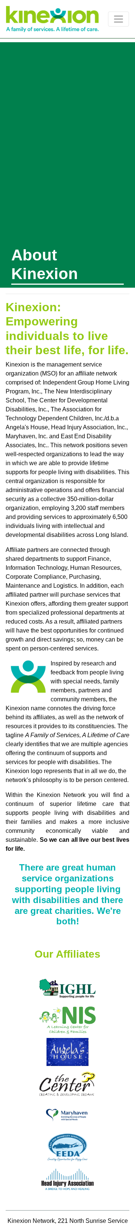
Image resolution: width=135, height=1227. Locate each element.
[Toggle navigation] (118, 19)
